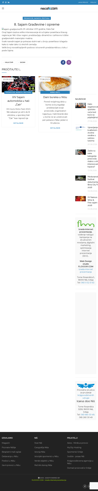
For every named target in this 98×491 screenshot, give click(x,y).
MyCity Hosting (74, 447)
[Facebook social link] (3, 2)
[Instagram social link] (5, 2)
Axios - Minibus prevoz (77, 443)
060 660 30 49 (87, 415)
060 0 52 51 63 (87, 283)
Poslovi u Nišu (8, 461)
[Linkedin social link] (8, 2)
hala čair (9, 62)
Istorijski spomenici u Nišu (46, 456)
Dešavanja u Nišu (10, 456)
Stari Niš (38, 443)
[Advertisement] (85, 55)
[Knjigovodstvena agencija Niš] (86, 385)
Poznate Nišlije (9, 447)
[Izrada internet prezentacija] (86, 223)
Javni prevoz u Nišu (11, 465)
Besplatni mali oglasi (11, 452)
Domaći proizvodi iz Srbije (79, 468)
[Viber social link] (68, 62)
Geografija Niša (41, 447)
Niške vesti (55, 92)
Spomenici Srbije (75, 452)
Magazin (6, 443)
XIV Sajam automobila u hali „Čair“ (18, 101)
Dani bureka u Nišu (55, 97)
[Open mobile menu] (3, 8)
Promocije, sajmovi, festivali (37, 18)
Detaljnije (18, 123)
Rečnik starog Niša (43, 465)
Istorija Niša (39, 452)
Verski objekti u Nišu (44, 461)
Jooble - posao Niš (75, 456)
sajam (22, 62)
